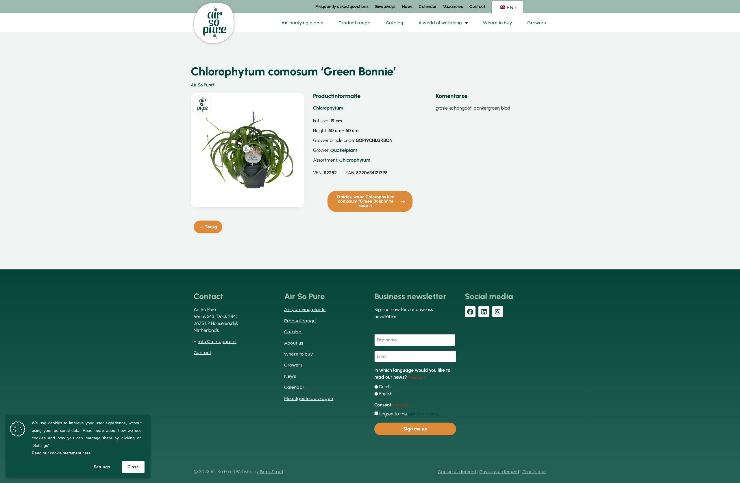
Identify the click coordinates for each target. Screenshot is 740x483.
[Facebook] (470, 311)
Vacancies (453, 7)
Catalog (395, 23)
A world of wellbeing (440, 23)
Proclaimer (534, 471)
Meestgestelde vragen (308, 398)
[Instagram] (497, 311)
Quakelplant (343, 150)
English (385, 394)
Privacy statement (499, 471)
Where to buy (497, 23)
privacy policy (423, 414)
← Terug (208, 227)
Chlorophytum (354, 160)
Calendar (427, 7)
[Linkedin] (483, 311)
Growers (536, 23)
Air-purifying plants (302, 23)
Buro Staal (271, 471)
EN (509, 7)
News (407, 7)
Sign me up (415, 429)
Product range (354, 23)
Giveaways (385, 7)
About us (294, 343)
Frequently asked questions (342, 7)
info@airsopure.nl (217, 341)
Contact (477, 7)
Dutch (385, 387)
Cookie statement (457, 471)
